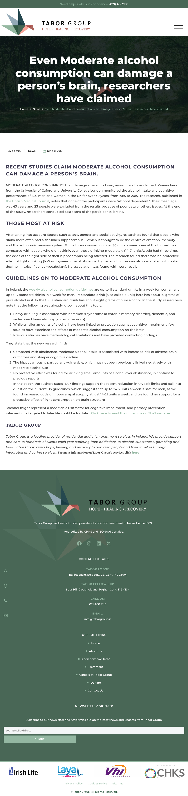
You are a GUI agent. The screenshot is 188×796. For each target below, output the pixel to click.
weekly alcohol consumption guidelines (61, 289)
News (36, 109)
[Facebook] (79, 543)
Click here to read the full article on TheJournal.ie (130, 413)
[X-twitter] (108, 543)
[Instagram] (89, 543)
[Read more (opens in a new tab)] (94, 601)
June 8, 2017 (55, 151)
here (135, 452)
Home (24, 109)
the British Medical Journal (27, 201)
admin (16, 151)
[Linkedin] (99, 543)
